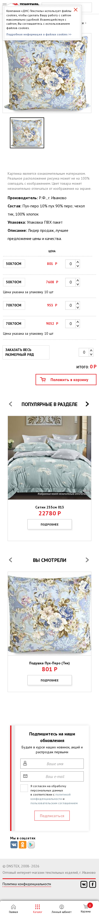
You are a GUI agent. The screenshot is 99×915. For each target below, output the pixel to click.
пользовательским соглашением (54, 803)
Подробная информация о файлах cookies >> (38, 34)
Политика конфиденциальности (27, 884)
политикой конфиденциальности (50, 796)
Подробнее (50, 524)
